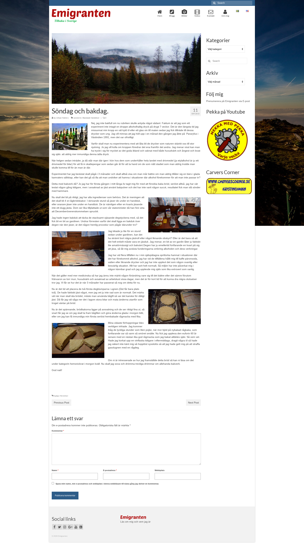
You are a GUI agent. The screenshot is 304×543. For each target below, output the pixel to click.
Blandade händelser (91, 118)
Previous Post (61, 402)
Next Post (193, 402)
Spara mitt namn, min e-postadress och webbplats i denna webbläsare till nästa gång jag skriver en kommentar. (107, 484)
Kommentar (58, 431)
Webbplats (159, 470)
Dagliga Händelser (60, 396)
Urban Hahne (62, 118)
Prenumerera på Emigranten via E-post (228, 101)
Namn (55, 470)
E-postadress (110, 470)
